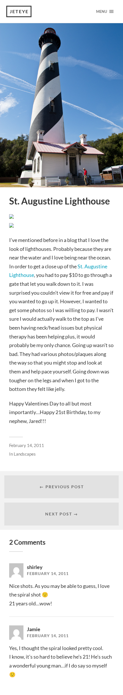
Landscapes (25, 453)
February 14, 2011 (26, 445)
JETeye (19, 11)
